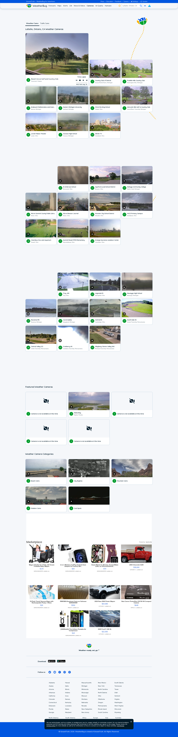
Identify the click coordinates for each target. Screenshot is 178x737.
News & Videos (79, 6)
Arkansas (52, 693)
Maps (59, 6)
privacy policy (51, 726)
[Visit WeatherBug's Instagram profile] (64, 672)
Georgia (51, 712)
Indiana (67, 693)
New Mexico (102, 683)
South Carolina (103, 712)
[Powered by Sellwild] (149, 542)
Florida (51, 709)
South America (70, 718)
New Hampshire (87, 709)
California (52, 696)
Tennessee (118, 686)
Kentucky (68, 702)
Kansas (67, 699)
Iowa (66, 696)
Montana (84, 699)
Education (109, 1)
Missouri (84, 696)
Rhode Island (102, 709)
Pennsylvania (102, 706)
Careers (126, 1)
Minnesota (85, 689)
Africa (84, 718)
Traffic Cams (44, 23)
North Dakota (102, 693)
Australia (118, 718)
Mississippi (85, 693)
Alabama (52, 683)
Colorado (52, 699)
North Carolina (103, 689)
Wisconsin (117, 709)
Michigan (84, 686)
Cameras (90, 6)
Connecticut (53, 702)
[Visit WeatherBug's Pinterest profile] (69, 672)
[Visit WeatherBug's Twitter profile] (50, 672)
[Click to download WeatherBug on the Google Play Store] (61, 661)
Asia (106, 718)
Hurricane (108, 6)
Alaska (51, 686)
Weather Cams (32, 23)
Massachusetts (86, 683)
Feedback (118, 1)
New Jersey (85, 712)
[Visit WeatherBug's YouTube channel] (54, 672)
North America (53, 718)
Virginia (116, 699)
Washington (118, 702)
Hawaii (67, 683)
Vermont (117, 696)
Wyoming (117, 712)
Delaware (52, 706)
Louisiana (68, 706)
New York (101, 686)
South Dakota (119, 683)
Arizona (51, 689)
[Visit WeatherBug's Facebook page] (59, 672)
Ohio (99, 696)
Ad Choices (120, 726)
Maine (67, 709)
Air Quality (99, 6)
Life (70, 6)
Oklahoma (101, 699)
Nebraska (85, 702)
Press (102, 1)
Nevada (84, 706)
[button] (131, 721)
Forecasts (52, 6)
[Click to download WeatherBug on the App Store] (51, 661)
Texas (116, 689)
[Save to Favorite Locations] (119, 6)
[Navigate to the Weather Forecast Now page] (36, 6)
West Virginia (118, 706)
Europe (95, 718)
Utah (116, 693)
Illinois (67, 689)
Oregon (100, 702)
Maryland (68, 712)
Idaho (67, 686)
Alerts (65, 6)
